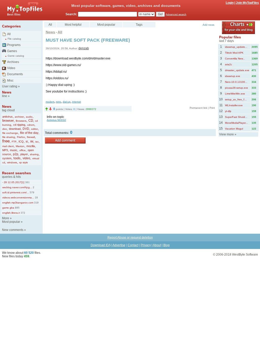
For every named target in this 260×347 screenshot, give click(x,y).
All (9, 34)
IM (31, 141)
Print (212, 107)
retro (58, 101)
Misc (10, 80)
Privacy (146, 245)
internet (76, 101)
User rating (9, 86)
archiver (19, 116)
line (4, 96)
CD (30, 120)
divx (4, 129)
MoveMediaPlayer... (236, 122)
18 (36, 197)
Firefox (21, 137)
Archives (13, 62)
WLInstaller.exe (234, 105)
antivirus (7, 116)
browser (8, 120)
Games (12, 51)
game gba (8, 207)
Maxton (20, 146)
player (24, 154)
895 (17, 207)
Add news (208, 24)
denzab (83, 48)
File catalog (14, 38)
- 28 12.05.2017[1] (13, 182)
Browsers (21, 120)
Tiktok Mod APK (234, 52)
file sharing (8, 137)
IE (27, 141)
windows (12, 162)
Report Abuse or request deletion (130, 237)
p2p (15, 154)
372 (22, 212)
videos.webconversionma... (18, 197)
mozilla (30, 146)
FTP (14, 141)
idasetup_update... (236, 46)
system (6, 158)
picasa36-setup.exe (236, 87)
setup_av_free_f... (236, 99)
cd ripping (19, 124)
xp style (23, 162)
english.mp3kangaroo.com (17, 202)
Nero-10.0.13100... (236, 82)
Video (11, 68)
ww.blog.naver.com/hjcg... (17, 187)
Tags (139, 24)
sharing (34, 154)
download (15, 128)
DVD (26, 129)
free (6, 141)
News (6, 92)
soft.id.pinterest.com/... (15, 192)
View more (226, 134)
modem (50, 101)
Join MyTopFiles (247, 3)
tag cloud (8, 110)
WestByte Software (245, 254)
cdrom (30, 124)
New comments (12, 230)
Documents (15, 74)
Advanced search (176, 14)
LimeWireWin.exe (235, 93)
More (5, 218)
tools (17, 158)
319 (36, 202)
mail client (8, 146)
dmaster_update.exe (237, 70)
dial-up (67, 101)
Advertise (118, 245)
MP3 (5, 150)
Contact (133, 245)
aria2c (228, 64)
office (22, 150)
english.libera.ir (11, 212)
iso (37, 141)
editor (34, 129)
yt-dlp (228, 111)
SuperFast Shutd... (236, 117)
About (157, 245)
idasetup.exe (232, 76)
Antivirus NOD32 (56, 120)
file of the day (29, 133)
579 (31, 192)
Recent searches (16, 173)
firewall (31, 137)
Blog (166, 245)
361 (27, 182)
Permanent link (198, 107)
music (13, 150)
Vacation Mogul (234, 128)
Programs (14, 45)
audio (29, 116)
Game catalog (16, 55)
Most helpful (73, 24)
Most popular (11, 222)
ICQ (21, 141)
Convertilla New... (235, 58)
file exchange (10, 133)
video (26, 158)
